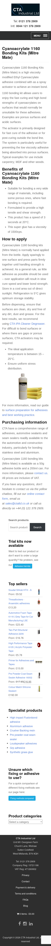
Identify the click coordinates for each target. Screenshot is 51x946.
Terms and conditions (25, 893)
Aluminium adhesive (21, 726)
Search (37, 527)
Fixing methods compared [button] (22, 798)
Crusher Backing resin (22, 730)
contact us (40, 473)
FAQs (25, 899)
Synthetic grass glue (21, 752)
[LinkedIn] (31, 923)
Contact (25, 881)
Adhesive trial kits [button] (22, 566)
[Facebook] (19, 923)
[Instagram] (25, 923)
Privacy (25, 875)
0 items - (26, 913)
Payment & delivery (25, 887)
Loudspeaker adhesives (23, 743)
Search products (18, 520)
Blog (25, 905)
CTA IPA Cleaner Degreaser (27, 323)
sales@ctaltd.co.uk (17, 503)
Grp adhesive (17, 748)
